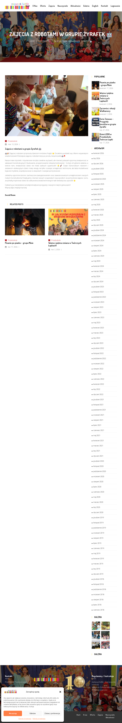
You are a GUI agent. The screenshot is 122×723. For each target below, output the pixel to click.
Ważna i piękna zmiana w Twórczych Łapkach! (106, 97)
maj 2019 (96, 553)
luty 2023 (96, 338)
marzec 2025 (98, 215)
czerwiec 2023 (98, 317)
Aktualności (110, 717)
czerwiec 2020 (98, 492)
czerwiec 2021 (98, 430)
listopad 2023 (98, 292)
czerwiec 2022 (98, 379)
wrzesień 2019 (98, 533)
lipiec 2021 (97, 425)
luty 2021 (96, 451)
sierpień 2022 (98, 369)
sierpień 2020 (98, 482)
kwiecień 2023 (98, 328)
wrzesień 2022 (98, 364)
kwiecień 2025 (98, 210)
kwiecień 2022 (98, 384)
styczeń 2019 (98, 574)
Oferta (92, 715)
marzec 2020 (98, 502)
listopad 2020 (98, 466)
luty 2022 (96, 389)
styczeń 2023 (98, 343)
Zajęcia (100, 715)
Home (32, 41)
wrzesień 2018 (98, 594)
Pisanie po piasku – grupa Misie (107, 83)
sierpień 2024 (98, 246)
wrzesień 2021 (98, 415)
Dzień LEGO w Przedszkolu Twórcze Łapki (106, 137)
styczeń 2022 (98, 394)
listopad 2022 (98, 353)
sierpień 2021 (98, 420)
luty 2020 (96, 507)
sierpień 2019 (98, 538)
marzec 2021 (98, 446)
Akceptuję (13, 713)
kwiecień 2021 (98, 441)
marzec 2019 (98, 564)
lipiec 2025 (97, 194)
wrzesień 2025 (98, 184)
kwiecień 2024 (98, 266)
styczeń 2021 (98, 456)
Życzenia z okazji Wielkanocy (107, 109)
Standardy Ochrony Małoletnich (104, 687)
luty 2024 (96, 276)
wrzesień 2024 (98, 240)
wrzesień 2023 (98, 302)
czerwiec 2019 (98, 548)
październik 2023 (99, 297)
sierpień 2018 (98, 600)
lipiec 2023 (97, 312)
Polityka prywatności (24, 719)
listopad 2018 (98, 584)
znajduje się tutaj (20, 188)
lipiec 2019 (97, 543)
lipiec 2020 (97, 487)
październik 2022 (99, 358)
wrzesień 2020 (98, 476)
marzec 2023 (98, 333)
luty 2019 (96, 569)
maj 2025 (96, 205)
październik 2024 (99, 235)
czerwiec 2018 (98, 610)
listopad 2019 (98, 523)
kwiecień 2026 (98, 153)
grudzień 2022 (98, 348)
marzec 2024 (98, 271)
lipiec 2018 (97, 605)
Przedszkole (44, 41)
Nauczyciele (110, 715)
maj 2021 (96, 435)
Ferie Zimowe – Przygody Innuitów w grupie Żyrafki (108, 123)
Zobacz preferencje (52, 713)
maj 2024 (96, 261)
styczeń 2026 (98, 164)
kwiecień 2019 (98, 559)
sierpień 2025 (98, 189)
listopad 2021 (98, 405)
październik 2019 (99, 528)
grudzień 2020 (98, 461)
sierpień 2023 (98, 307)
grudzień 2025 (98, 169)
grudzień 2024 (98, 230)
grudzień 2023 (98, 287)
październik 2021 (99, 410)
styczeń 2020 (98, 512)
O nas (85, 715)
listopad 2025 (98, 174)
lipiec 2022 (97, 374)
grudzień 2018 (98, 579)
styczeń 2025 (98, 225)
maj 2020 (96, 497)
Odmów (33, 713)
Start (78, 715)
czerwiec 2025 (98, 199)
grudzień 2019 (98, 518)
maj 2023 (96, 323)
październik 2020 (99, 471)
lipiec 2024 (97, 251)
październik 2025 (99, 179)
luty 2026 (96, 158)
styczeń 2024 (98, 282)
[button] (60, 692)
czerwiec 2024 (98, 256)
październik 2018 (99, 589)
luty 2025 (96, 220)
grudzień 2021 (98, 400)
